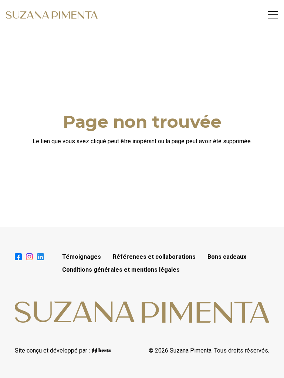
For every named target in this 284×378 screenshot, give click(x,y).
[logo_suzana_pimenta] (52, 15)
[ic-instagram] (29, 256)
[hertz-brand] (101, 350)
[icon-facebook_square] (18, 256)
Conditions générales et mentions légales (121, 269)
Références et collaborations (154, 256)
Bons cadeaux (226, 256)
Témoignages (81, 256)
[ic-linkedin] (40, 256)
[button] (273, 15)
